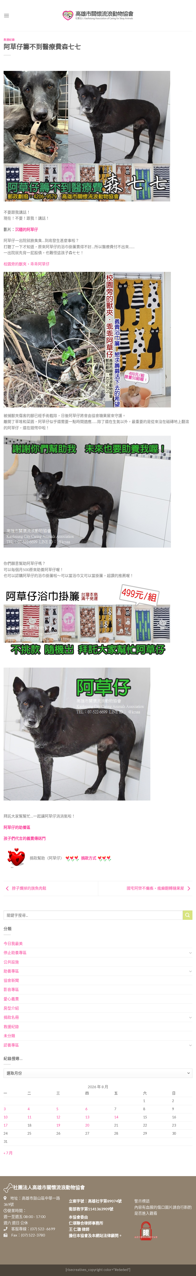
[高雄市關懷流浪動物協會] (98, 15)
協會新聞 (11, 980)
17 (5, 1125)
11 (29, 1117)
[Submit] (187, 915)
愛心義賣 (11, 998)
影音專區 (11, 989)
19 (58, 1125)
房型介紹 (11, 1008)
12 (58, 1117)
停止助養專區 (15, 952)
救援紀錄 (9, 39)
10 (5, 1117)
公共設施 (11, 962)
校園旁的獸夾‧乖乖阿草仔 (26, 264)
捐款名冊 (11, 1017)
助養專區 (11, 971)
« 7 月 (8, 1152)
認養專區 (11, 1045)
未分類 (9, 1035)
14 (116, 1117)
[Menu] (6, 15)
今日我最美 (13, 943)
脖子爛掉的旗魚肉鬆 (28, 888)
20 (87, 1125)
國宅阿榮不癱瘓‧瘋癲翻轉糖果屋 (156, 888)
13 (87, 1117)
